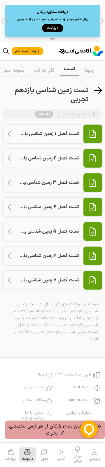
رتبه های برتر (35, 387)
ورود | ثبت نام (27, 51)
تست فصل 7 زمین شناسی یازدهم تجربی (39, 280)
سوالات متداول (34, 400)
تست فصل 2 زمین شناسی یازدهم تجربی (39, 158)
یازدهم (44, 114)
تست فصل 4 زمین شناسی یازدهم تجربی (39, 207)
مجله (41, 375)
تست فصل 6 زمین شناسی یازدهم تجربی (39, 255)
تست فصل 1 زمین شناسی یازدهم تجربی (40, 133)
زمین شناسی (74, 114)
